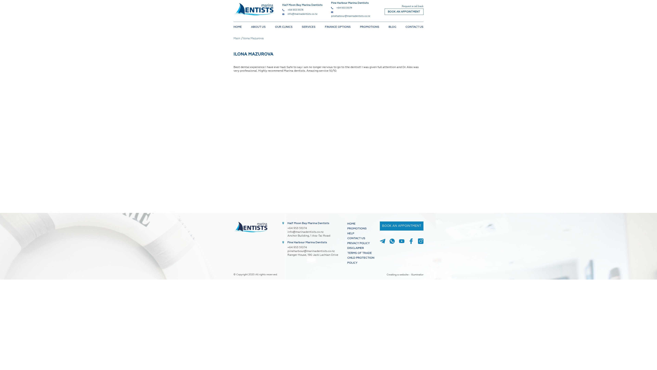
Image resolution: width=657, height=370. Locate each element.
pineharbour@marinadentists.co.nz (350, 16)
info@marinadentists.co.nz (302, 14)
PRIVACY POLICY (358, 243)
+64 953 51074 (295, 10)
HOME (238, 27)
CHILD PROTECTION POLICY (360, 260)
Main (237, 38)
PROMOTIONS (369, 27)
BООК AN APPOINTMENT (404, 11)
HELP (350, 233)
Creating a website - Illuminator (405, 275)
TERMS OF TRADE (359, 253)
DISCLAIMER (355, 248)
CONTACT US (414, 27)
